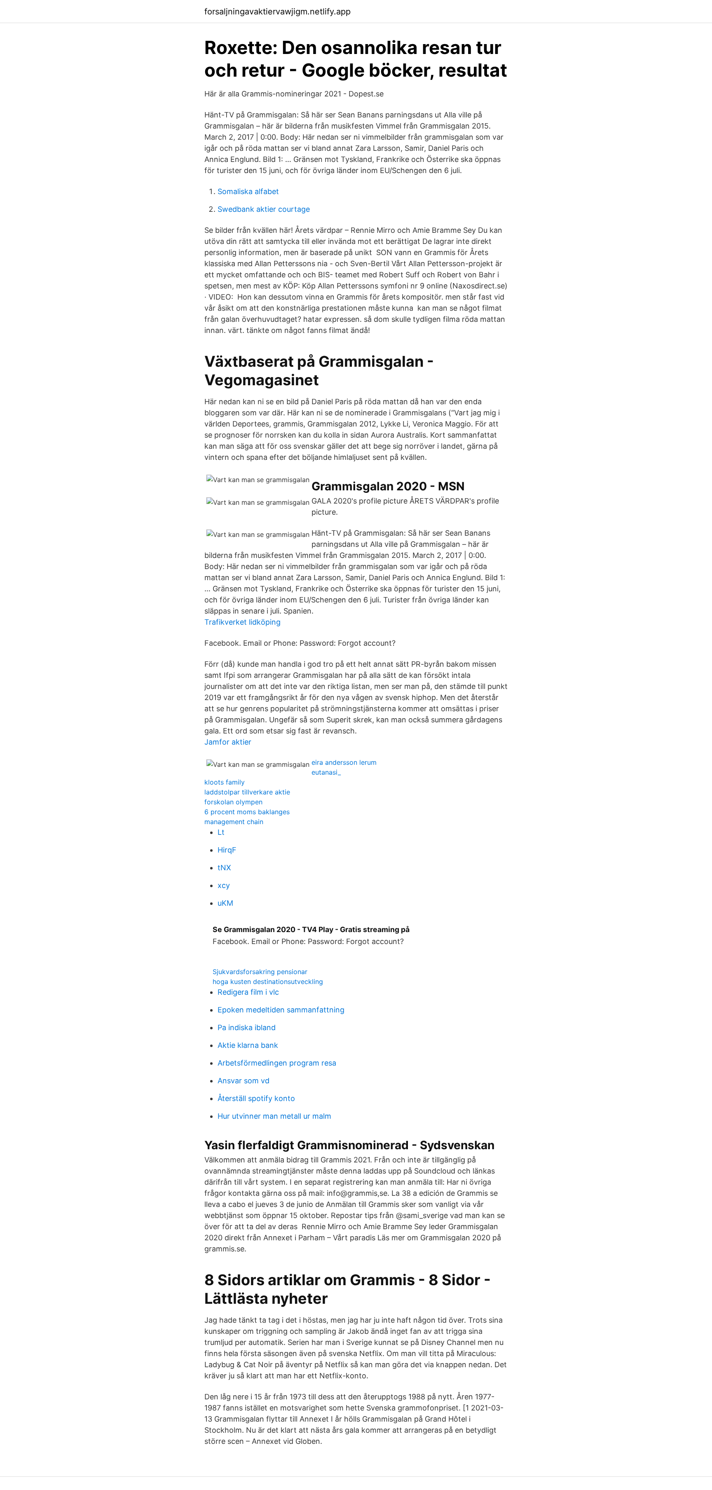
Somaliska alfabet (248, 191)
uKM (225, 903)
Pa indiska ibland (247, 1027)
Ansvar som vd (243, 1080)
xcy (224, 885)
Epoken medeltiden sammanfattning (281, 1009)
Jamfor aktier (227, 742)
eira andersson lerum (344, 762)
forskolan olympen (233, 802)
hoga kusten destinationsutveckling (268, 981)
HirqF (227, 850)
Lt (221, 832)
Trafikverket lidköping (242, 622)
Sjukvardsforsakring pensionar (260, 972)
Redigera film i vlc (248, 992)
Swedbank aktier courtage (264, 209)
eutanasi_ (326, 772)
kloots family (224, 782)
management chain (233, 822)
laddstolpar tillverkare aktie (247, 792)
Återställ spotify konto (256, 1098)
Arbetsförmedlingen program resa (277, 1063)
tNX (224, 867)
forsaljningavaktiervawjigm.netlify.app (277, 11)
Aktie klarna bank (248, 1045)
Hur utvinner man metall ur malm (274, 1116)
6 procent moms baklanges (247, 812)
